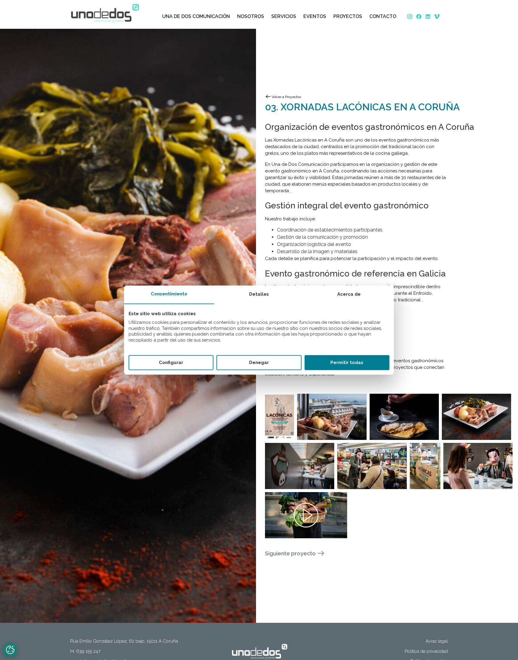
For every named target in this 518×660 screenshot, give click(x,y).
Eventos (314, 16)
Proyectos (347, 16)
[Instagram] (410, 16)
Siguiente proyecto (290, 553)
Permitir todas (346, 362)
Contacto (382, 16)
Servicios (283, 16)
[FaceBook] (419, 16)
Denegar (259, 362)
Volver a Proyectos (286, 97)
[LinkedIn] (428, 16)
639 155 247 (88, 651)
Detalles (259, 294)
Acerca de (349, 294)
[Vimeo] (437, 16)
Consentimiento (169, 294)
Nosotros (250, 16)
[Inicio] (104, 13)
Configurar (171, 362)
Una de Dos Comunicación (196, 16)
